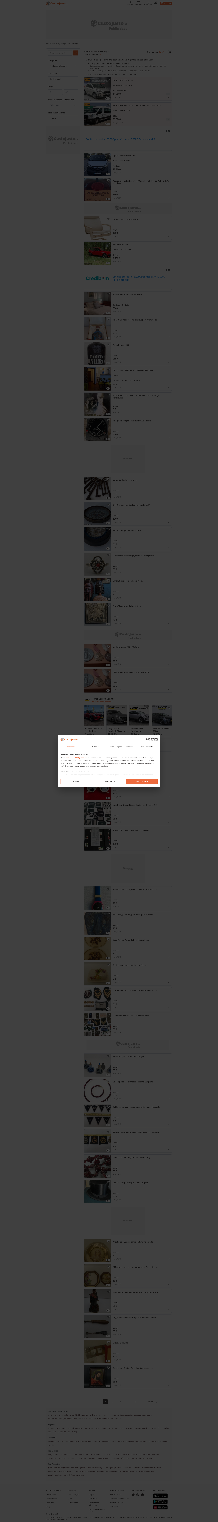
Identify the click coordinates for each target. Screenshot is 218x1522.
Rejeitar (76, 781)
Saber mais (107, 781)
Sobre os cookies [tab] (148, 747)
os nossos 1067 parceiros (76, 758)
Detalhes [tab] (95, 747)
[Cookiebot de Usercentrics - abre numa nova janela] (148, 739)
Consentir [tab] (70, 747)
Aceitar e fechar (141, 781)
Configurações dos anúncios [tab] (121, 747)
